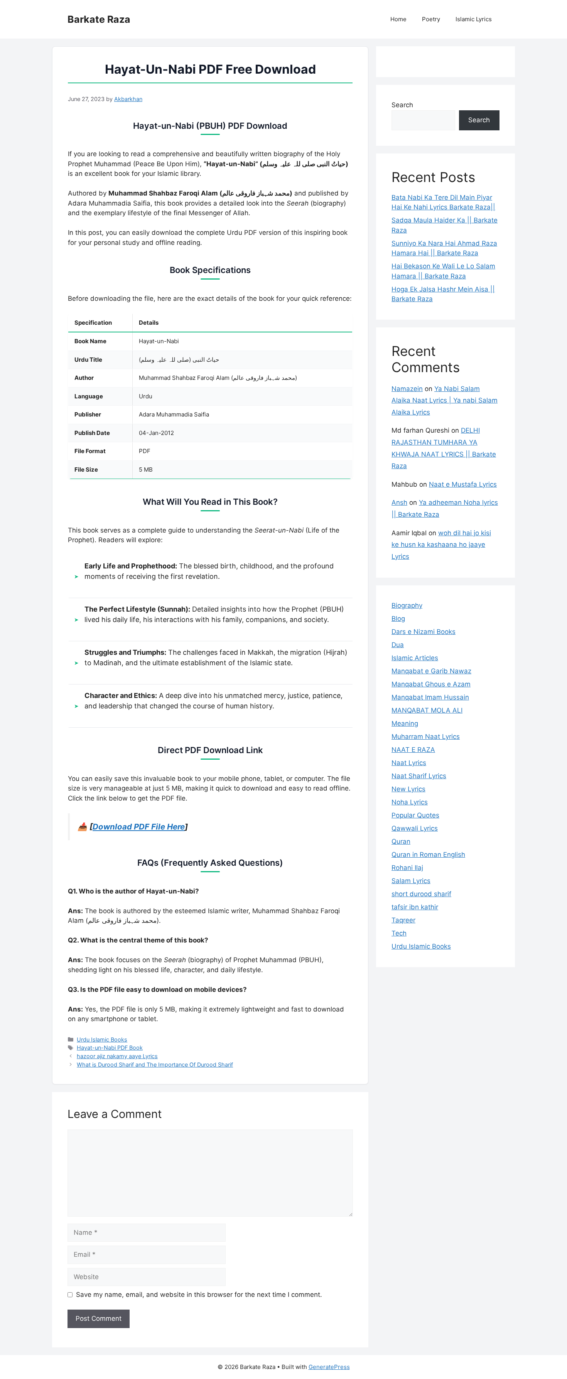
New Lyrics (408, 789)
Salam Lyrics (411, 881)
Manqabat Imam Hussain (430, 697)
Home (398, 19)
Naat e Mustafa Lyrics (463, 484)
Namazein (407, 389)
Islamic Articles (415, 658)
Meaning (405, 723)
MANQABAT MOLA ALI (427, 710)
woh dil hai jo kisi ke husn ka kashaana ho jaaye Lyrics (441, 544)
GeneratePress (329, 1367)
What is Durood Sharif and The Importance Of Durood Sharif (155, 1064)
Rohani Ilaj (407, 868)
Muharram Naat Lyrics (426, 736)
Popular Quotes (415, 815)
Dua (398, 645)
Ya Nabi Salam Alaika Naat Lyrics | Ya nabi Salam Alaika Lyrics (445, 400)
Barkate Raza (99, 19)
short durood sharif (421, 894)
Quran (401, 841)
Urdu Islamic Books (102, 1039)
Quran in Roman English (428, 854)
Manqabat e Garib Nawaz (431, 671)
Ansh (399, 502)
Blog (398, 618)
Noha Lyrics (410, 802)
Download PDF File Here (139, 826)
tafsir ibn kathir (415, 907)
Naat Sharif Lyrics (419, 776)
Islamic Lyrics (474, 19)
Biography (407, 605)
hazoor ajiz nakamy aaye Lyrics (117, 1056)
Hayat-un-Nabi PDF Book (110, 1047)
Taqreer (403, 920)
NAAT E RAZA (413, 750)
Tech (399, 933)
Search (402, 105)
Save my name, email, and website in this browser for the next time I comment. (199, 1294)
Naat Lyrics (409, 763)
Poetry (431, 19)
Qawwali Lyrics (415, 828)
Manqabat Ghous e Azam (431, 684)
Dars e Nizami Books (424, 632)
